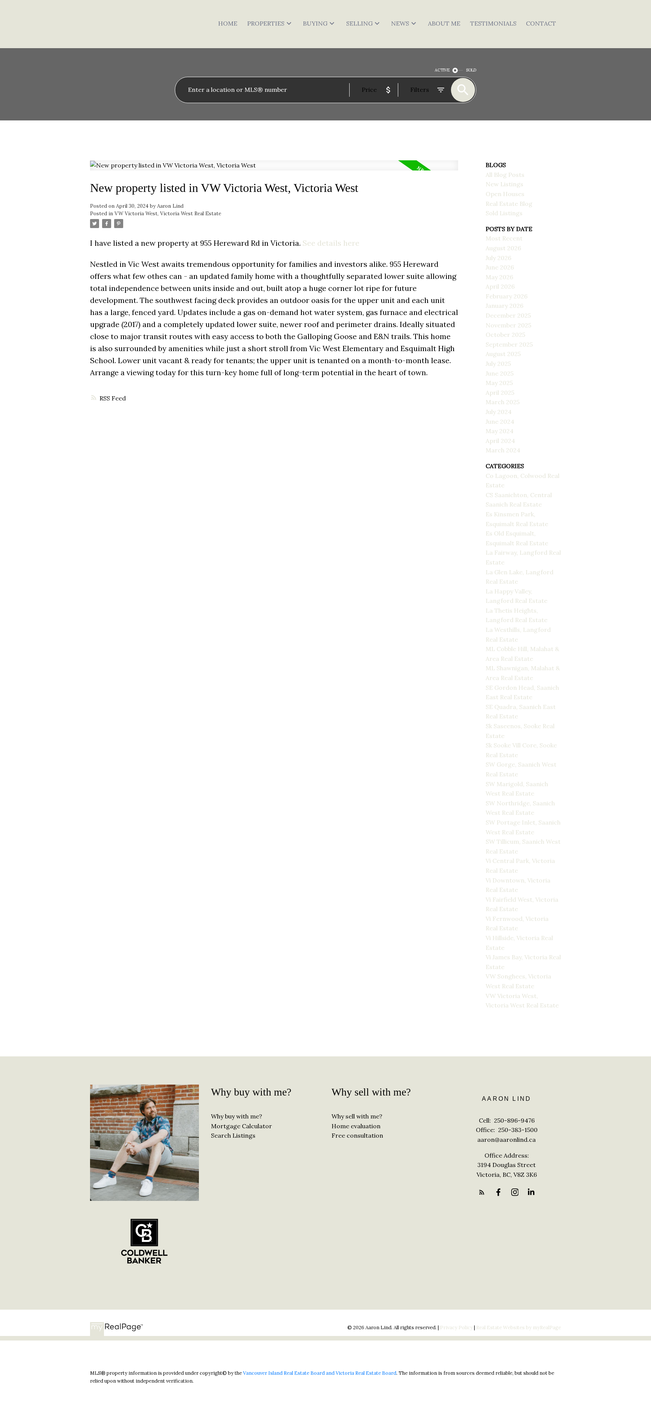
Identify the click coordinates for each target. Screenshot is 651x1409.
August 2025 (503, 354)
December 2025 (508, 315)
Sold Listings (504, 213)
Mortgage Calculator (241, 1126)
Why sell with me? (357, 1116)
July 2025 (498, 363)
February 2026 (506, 296)
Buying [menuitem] (315, 23)
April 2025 (500, 392)
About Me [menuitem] (444, 23)
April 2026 (500, 286)
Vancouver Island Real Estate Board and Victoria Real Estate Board (319, 1373)
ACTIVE (442, 70)
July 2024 (499, 411)
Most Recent (504, 238)
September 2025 (509, 344)
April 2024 (500, 440)
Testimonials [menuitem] (493, 23)
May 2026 (499, 277)
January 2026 (504, 305)
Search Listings (233, 1135)
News (400, 23)
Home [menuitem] (227, 23)
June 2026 (500, 267)
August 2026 (503, 248)
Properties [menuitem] (265, 23)
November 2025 (508, 325)
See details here (331, 243)
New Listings (504, 184)
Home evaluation (356, 1126)
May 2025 (499, 382)
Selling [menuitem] (359, 23)
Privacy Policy (456, 1327)
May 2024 (499, 431)
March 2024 (503, 450)
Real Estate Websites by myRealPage (518, 1327)
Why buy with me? (236, 1116)
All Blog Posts (505, 174)
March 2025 (503, 402)
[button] (482, 1192)
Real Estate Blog (509, 203)
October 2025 (505, 334)
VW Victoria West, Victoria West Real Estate (168, 213)
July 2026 (498, 258)
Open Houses (505, 194)
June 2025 (499, 373)
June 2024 (500, 421)
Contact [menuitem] (541, 23)
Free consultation (357, 1135)
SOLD (471, 70)
